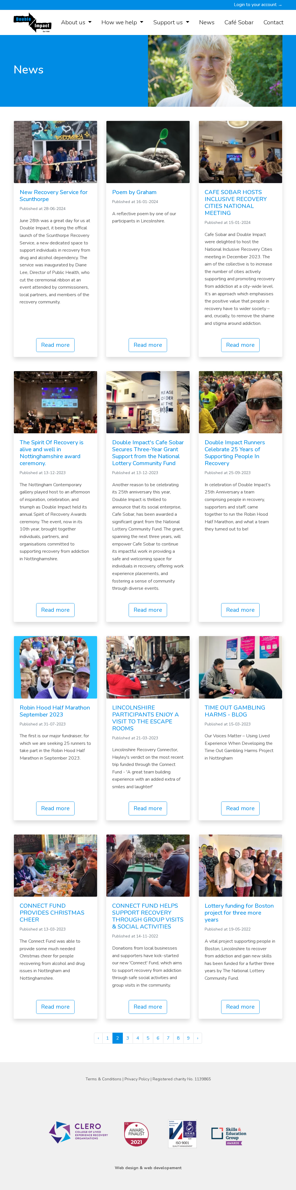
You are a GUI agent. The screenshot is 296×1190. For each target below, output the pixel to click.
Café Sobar (239, 22)
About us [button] (74, 22)
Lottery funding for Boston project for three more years (239, 913)
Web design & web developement (148, 1168)
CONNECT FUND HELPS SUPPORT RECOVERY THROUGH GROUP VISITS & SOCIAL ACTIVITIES (148, 916)
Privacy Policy (138, 1079)
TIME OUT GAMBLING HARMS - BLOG (235, 711)
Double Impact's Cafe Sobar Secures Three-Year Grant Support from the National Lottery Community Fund (148, 453)
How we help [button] (119, 22)
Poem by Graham (134, 192)
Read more (55, 345)
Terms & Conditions (104, 1079)
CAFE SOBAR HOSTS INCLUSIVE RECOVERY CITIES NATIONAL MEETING (236, 202)
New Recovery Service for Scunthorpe (54, 195)
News (206, 22)
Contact (273, 22)
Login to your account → (258, 4)
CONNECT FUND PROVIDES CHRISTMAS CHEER (52, 913)
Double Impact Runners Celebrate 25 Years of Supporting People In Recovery (235, 453)
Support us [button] (168, 22)
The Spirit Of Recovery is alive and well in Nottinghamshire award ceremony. (52, 453)
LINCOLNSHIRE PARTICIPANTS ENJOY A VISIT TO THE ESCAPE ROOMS (145, 718)
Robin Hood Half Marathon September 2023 (55, 711)
